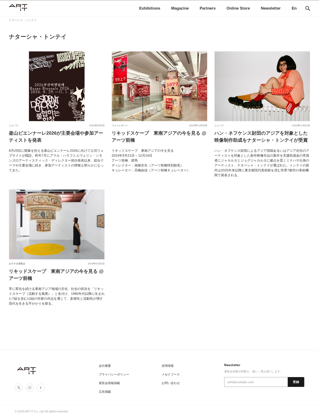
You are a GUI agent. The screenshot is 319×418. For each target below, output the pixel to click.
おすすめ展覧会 (17, 263)
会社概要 (105, 366)
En (294, 8)
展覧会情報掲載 (109, 383)
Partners (208, 8)
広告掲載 (105, 391)
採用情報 (168, 366)
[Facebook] (41, 388)
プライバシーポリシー (114, 374)
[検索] (307, 8)
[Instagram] (30, 388)
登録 (296, 382)
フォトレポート (120, 125)
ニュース (13, 125)
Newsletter (271, 8)
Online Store (238, 8)
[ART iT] (27, 370)
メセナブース (171, 374)
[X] (19, 388)
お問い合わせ (171, 383)
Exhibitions (149, 8)
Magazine (180, 8)
